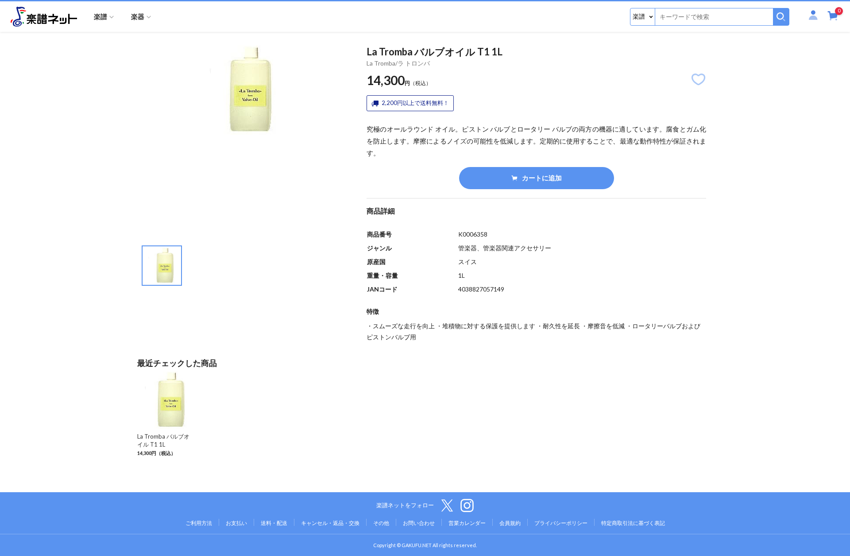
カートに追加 (542, 178)
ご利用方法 (198, 523)
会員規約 (510, 523)
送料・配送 (274, 523)
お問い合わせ (419, 523)
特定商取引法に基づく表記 (633, 523)
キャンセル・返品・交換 (330, 523)
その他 (381, 523)
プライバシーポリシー (560, 523)
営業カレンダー (467, 523)
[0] (832, 17)
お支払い (236, 523)
